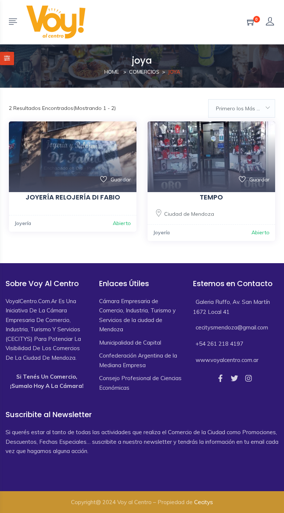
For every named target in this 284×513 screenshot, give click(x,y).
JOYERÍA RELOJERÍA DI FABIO (73, 197)
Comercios (144, 71)
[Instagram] (248, 378)
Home (111, 71)
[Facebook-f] (220, 378)
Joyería (22, 223)
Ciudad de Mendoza (189, 214)
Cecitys (203, 502)
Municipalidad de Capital (130, 342)
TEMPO (211, 197)
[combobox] (241, 108)
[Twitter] (234, 378)
